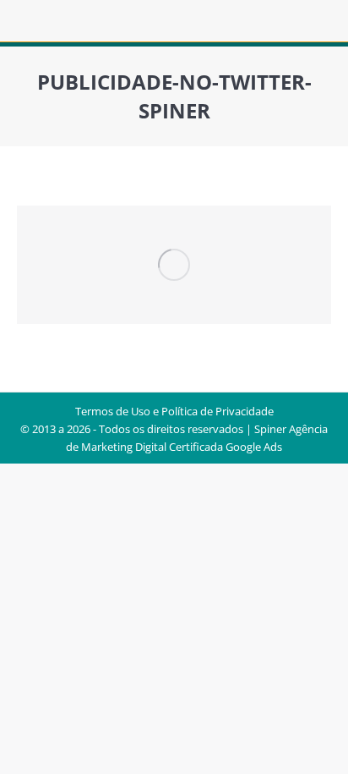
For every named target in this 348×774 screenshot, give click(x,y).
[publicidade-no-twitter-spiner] (174, 265)
